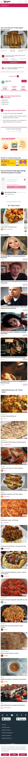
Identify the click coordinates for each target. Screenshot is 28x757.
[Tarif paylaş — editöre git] (14, 143)
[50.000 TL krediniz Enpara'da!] (14, 162)
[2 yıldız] (11, 131)
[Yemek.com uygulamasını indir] (6, 718)
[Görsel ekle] (24, 179)
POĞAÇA (2, 466)
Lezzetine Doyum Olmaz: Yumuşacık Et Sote (13, 546)
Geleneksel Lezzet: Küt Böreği (9, 520)
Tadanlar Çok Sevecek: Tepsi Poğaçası (12, 468)
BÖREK (2, 518)
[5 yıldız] (17, 131)
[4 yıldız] (15, 131)
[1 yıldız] (8, 131)
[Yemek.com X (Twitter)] (17, 715)
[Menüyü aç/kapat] (1, 2)
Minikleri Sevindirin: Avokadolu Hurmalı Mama (13, 679)
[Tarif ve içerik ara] (20, 2)
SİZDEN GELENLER (5, 225)
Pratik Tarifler (4, 5)
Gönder (16, 187)
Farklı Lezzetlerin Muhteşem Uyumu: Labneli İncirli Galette (13, 573)
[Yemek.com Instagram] (2, 715)
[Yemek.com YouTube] (12, 715)
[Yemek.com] (7, 2)
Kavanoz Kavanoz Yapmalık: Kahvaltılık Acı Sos (14, 599)
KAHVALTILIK (3, 414)
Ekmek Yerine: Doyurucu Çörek (9, 653)
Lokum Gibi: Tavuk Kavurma (9, 227)
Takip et (24, 81)
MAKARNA (3, 623)
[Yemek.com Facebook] (21, 715)
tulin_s (7, 81)
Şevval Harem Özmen (10, 192)
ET (1, 544)
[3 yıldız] (13, 131)
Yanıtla (6, 196)
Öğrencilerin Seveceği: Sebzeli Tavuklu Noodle (12, 626)
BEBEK (2, 677)
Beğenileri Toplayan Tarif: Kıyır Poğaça (12, 494)
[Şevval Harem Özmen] (2, 193)
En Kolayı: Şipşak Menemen (8, 416)
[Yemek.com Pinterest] (25, 715)
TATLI (2, 570)
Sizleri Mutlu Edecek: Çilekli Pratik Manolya (13, 705)
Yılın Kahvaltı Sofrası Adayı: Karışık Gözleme (13, 442)
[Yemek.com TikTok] (7, 715)
